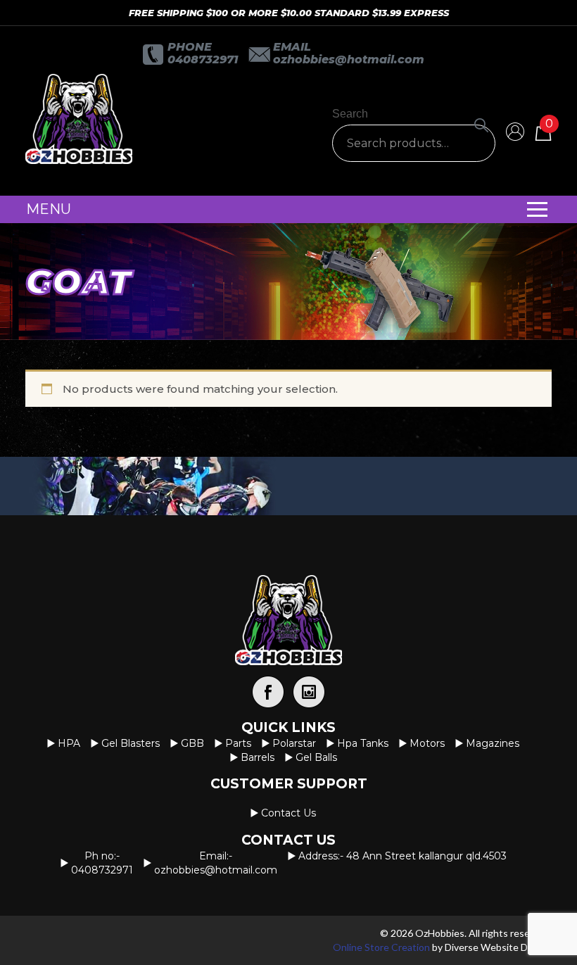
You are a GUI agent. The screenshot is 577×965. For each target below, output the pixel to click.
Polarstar (294, 743)
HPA (69, 743)
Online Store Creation (381, 947)
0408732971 (202, 59)
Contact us (288, 813)
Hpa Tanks (362, 743)
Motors (427, 743)
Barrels (257, 757)
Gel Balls (316, 757)
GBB (192, 743)
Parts (238, 743)
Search (350, 114)
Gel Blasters (130, 743)
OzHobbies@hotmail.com (348, 59)
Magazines (492, 743)
